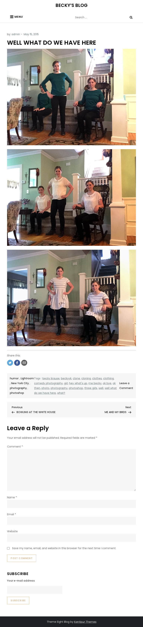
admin (16, 34)
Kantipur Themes (85, 622)
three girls (90, 388)
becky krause (51, 378)
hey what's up (78, 383)
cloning (86, 378)
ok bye (107, 383)
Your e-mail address (21, 580)
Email (11, 514)
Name (12, 497)
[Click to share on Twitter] (10, 363)
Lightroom (27, 378)
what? (61, 393)
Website (12, 531)
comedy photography (48, 383)
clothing (108, 378)
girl (66, 383)
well (100, 388)
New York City (20, 383)
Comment (15, 446)
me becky (94, 383)
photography (18, 388)
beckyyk (66, 378)
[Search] (131, 17)
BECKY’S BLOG (71, 5)
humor (14, 378)
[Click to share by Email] (24, 363)
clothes (97, 378)
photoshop (17, 393)
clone (76, 378)
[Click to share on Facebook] (17, 363)
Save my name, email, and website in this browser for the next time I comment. (64, 548)
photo (45, 388)
